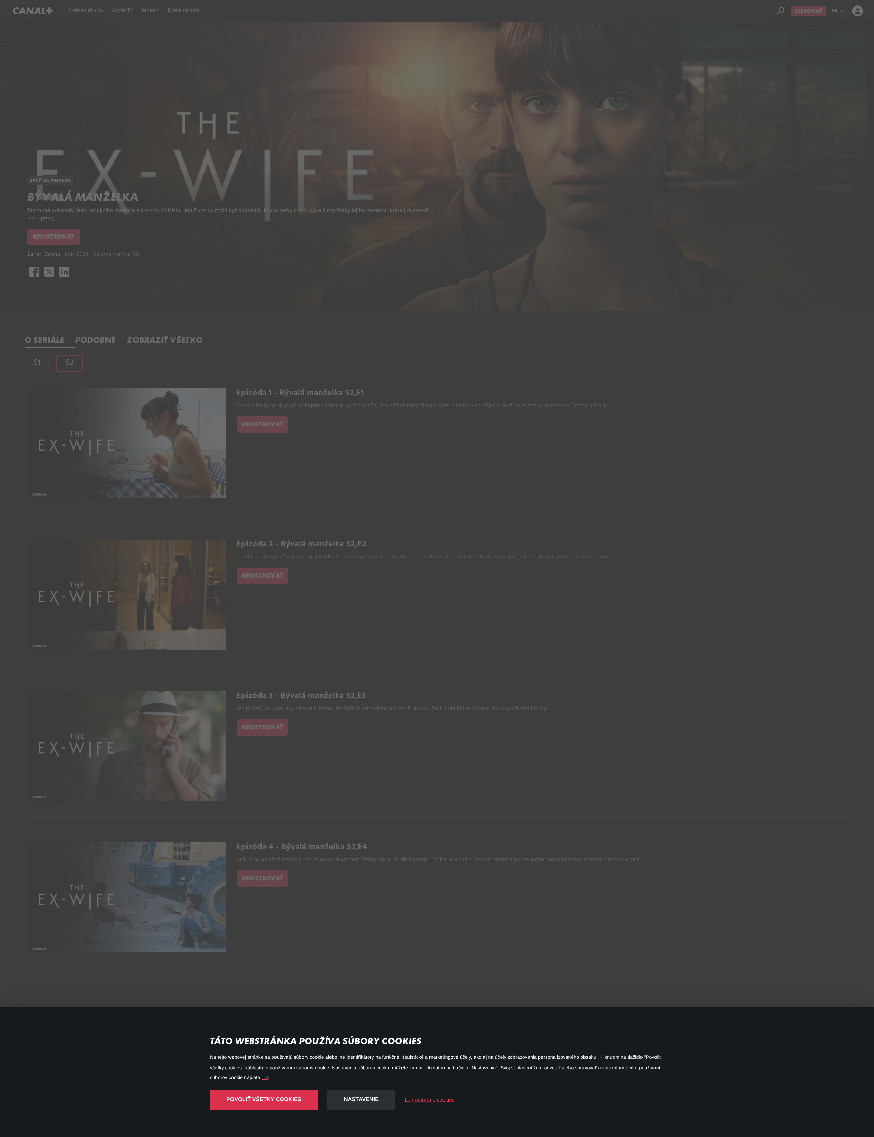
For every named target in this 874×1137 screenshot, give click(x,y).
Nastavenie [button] (361, 1100)
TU (265, 1077)
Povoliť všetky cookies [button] (263, 1100)
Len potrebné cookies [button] (429, 1100)
